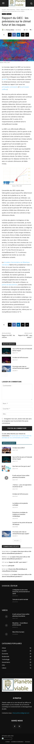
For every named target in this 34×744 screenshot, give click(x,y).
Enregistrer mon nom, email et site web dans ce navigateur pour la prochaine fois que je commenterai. (17, 421)
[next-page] (6, 375)
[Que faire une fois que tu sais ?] (6, 468)
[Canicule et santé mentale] (6, 602)
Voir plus (16, 540)
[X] (10, 35)
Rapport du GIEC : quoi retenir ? (18, 562)
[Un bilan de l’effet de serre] (6, 360)
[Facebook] (14, 35)
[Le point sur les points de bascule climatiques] (6, 525)
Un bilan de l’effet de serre (20, 357)
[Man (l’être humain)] (6, 634)
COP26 (4, 79)
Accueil (4, 9)
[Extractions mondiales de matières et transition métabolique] (6, 515)
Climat (18, 9)
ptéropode (11, 565)
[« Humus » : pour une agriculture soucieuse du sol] (6, 487)
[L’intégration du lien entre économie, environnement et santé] (6, 592)
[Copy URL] (27, 35)
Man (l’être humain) (18, 632)
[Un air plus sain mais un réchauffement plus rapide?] (6, 369)
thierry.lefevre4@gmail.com (21, 713)
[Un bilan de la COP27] (6, 450)
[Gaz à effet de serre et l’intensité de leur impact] (6, 351)
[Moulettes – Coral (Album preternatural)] (6, 625)
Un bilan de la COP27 (18, 448)
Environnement (11, 9)
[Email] (23, 35)
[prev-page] (3, 375)
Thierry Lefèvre (10, 30)
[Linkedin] (18, 35)
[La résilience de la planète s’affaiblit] (6, 505)
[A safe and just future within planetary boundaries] (6, 478)
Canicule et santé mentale (20, 599)
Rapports (9, 14)
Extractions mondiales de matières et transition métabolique (19, 514)
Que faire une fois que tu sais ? (21, 466)
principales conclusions (10, 87)
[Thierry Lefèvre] (3, 30)
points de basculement (9, 285)
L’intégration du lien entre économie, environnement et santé (21, 591)
